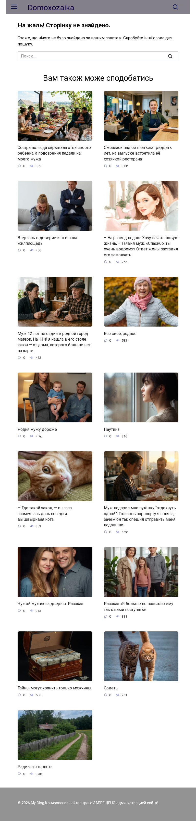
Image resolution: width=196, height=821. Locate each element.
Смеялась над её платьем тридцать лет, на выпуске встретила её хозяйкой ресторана (138, 153)
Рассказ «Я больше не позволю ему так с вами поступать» (138, 606)
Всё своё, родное (120, 333)
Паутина (111, 429)
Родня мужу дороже (37, 429)
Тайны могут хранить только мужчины (54, 688)
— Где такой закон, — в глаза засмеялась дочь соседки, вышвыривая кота (45, 513)
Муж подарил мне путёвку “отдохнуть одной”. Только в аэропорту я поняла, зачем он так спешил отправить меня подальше (140, 516)
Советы (111, 688)
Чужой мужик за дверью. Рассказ (50, 603)
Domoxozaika (51, 7)
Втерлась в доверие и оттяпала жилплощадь (47, 240)
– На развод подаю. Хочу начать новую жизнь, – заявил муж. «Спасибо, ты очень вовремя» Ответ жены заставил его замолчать (141, 246)
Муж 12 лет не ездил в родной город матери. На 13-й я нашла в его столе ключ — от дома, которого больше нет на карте (54, 342)
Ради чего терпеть (35, 766)
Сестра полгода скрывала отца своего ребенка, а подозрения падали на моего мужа (54, 153)
